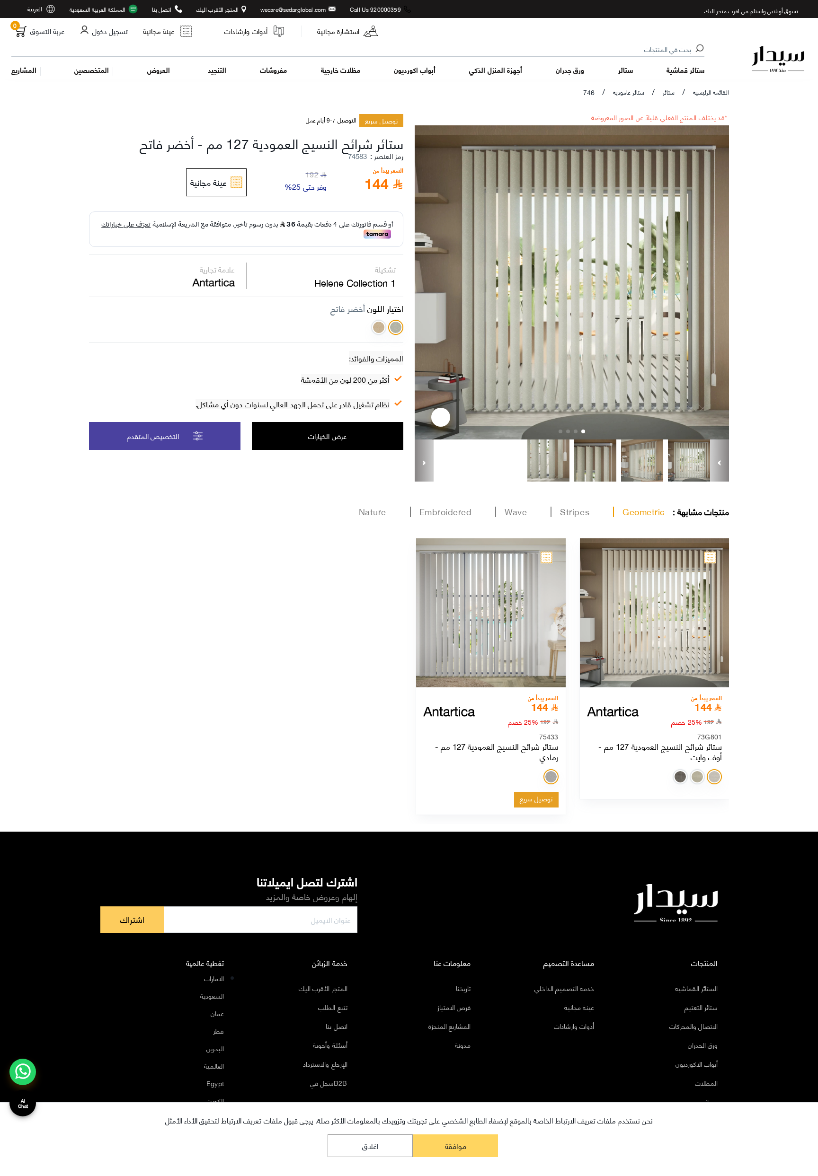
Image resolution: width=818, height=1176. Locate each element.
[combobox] (358, 49)
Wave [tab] (516, 511)
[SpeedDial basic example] (22, 1072)
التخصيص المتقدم (153, 435)
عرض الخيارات (327, 435)
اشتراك (132, 919)
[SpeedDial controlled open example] (440, 417)
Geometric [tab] (643, 511)
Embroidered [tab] (445, 511)
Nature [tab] (372, 511)
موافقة (455, 1145)
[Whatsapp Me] (23, 1078)
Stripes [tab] (574, 511)
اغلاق (370, 1145)
